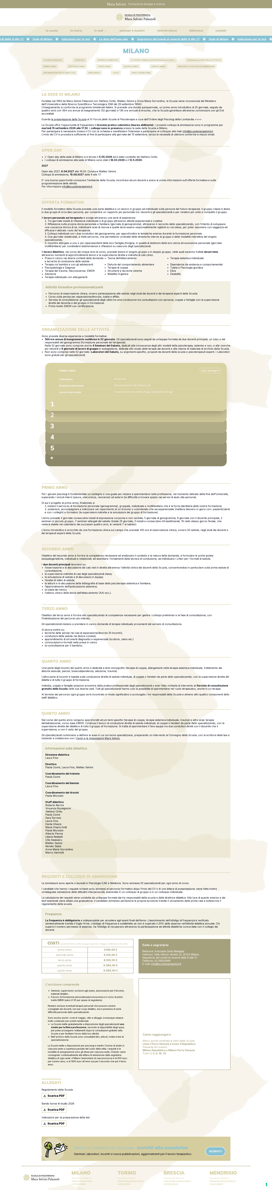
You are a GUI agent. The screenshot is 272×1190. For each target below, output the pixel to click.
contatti (220, 30)
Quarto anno (131, 66)
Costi (116, 72)
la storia (76, 30)
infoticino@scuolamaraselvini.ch (223, 1181)
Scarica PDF (56, 1095)
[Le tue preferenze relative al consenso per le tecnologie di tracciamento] (266, 1184)
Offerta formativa (107, 60)
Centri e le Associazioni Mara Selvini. (98, 738)
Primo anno (50, 66)
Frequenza (94, 72)
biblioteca (196, 30)
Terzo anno (104, 66)
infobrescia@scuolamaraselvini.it (177, 1181)
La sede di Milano (53, 60)
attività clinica (167, 30)
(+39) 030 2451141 (171, 1184)
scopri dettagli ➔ (210, 370)
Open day (80, 60)
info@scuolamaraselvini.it (198, 131)
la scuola (52, 30)
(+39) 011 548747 (124, 1184)
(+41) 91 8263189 (216, 1184)
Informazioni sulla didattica (59, 72)
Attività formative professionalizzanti (153, 60)
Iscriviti (215, 1151)
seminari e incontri (132, 30)
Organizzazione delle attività (204, 60)
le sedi (98, 30)
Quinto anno (158, 66)
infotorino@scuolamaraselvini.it (131, 1181)
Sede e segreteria (141, 72)
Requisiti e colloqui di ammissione (196, 66)
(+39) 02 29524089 (78, 1184)
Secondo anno (77, 66)
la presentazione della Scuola (68, 119)
